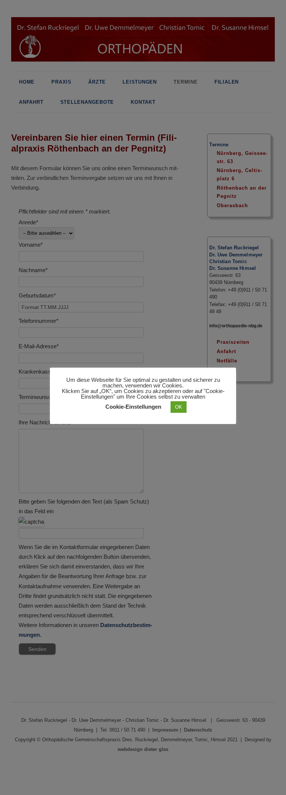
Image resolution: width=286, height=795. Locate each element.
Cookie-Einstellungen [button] (133, 406)
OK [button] (178, 407)
